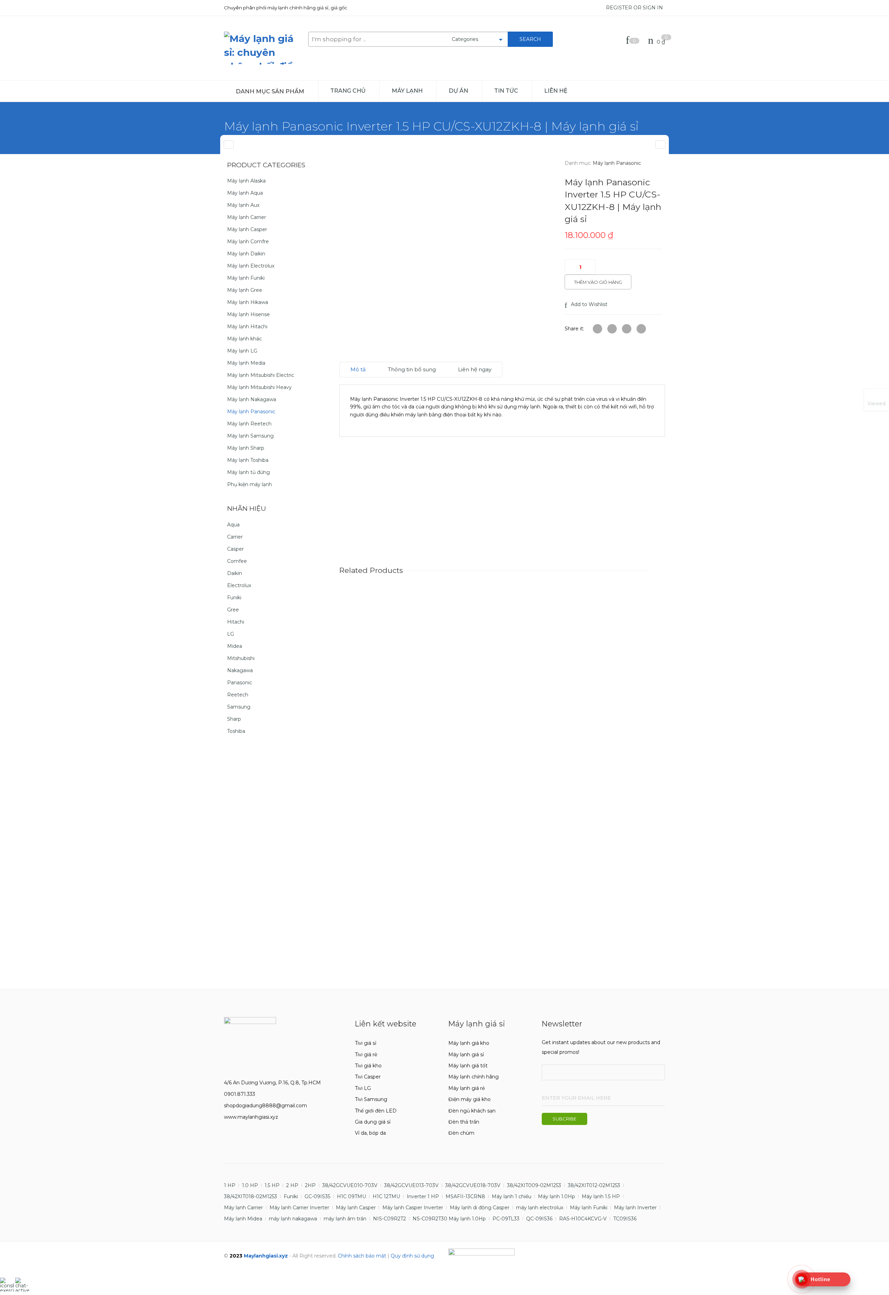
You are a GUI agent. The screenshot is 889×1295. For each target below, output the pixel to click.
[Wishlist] (629, 42)
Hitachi (235, 622)
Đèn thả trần (463, 1122)
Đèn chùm (461, 1133)
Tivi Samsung (371, 1099)
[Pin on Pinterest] (641, 328)
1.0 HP (250, 1185)
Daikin (234, 573)
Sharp (234, 719)
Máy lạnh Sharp (245, 448)
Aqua (233, 525)
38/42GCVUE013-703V (411, 1185)
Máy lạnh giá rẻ (466, 1088)
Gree (233, 610)
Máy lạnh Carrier (246, 217)
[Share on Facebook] (612, 328)
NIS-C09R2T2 (389, 1219)
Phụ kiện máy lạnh (249, 484)
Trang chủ (348, 90)
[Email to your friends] (626, 328)
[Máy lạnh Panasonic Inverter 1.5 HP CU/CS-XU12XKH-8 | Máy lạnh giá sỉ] (660, 145)
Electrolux (239, 585)
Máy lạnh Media (246, 363)
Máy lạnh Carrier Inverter (299, 1207)
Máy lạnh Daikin (246, 254)
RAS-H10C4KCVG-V (583, 1219)
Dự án (458, 90)
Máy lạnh (407, 90)
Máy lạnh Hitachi (247, 326)
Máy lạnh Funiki (246, 278)
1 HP (229, 1185)
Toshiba (236, 731)
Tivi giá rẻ (366, 1054)
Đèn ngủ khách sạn (472, 1111)
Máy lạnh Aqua (245, 193)
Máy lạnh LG (242, 351)
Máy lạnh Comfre (248, 241)
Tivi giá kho (368, 1066)
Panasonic (239, 682)
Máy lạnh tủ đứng (248, 472)
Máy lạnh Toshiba (247, 460)
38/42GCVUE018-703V (472, 1185)
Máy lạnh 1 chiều (511, 1196)
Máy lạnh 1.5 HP (601, 1196)
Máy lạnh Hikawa (247, 302)
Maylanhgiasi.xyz (266, 1256)
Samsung (238, 707)
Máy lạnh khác (244, 339)
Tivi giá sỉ (365, 1043)
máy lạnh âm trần (345, 1219)
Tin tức (506, 90)
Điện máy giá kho (469, 1099)
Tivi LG (363, 1088)
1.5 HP (272, 1185)
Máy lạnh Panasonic (617, 163)
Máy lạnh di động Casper (479, 1207)
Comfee (237, 561)
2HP (310, 1185)
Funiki (234, 597)
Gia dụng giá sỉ (373, 1122)
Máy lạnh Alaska (246, 181)
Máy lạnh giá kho (468, 1043)
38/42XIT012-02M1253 (594, 1185)
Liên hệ (555, 90)
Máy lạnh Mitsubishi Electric (260, 375)
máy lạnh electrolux (539, 1207)
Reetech (237, 695)
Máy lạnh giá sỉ (466, 1054)
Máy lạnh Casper (247, 229)
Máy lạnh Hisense (248, 314)
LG (230, 634)
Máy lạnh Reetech (249, 424)
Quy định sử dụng (412, 1256)
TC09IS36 (625, 1219)
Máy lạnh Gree (244, 290)
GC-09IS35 (317, 1196)
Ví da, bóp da (370, 1133)
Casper (235, 549)
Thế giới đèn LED (376, 1111)
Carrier (235, 537)
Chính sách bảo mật (362, 1256)
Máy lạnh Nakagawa (251, 399)
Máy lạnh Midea (243, 1219)
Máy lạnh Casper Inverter (412, 1207)
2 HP (292, 1185)
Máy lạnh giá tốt (468, 1066)
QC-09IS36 (539, 1219)
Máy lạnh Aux (243, 205)
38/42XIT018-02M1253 (250, 1196)
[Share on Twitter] (597, 328)
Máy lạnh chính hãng (473, 1077)
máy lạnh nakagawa (293, 1219)
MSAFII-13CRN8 (465, 1196)
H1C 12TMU (386, 1196)
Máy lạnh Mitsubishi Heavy (259, 387)
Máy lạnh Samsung (250, 436)
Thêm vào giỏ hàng (598, 282)
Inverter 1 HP (423, 1196)
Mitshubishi (241, 658)
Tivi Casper (368, 1077)
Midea (234, 646)
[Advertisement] (502, 509)
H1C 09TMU (351, 1196)
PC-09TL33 (506, 1219)
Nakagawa (240, 670)
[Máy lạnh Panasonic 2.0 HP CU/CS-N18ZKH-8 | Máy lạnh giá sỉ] (229, 145)
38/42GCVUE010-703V (349, 1185)
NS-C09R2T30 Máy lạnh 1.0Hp (449, 1219)
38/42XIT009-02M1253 (534, 1185)
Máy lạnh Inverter (635, 1207)
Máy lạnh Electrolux (250, 266)
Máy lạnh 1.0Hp (556, 1196)
